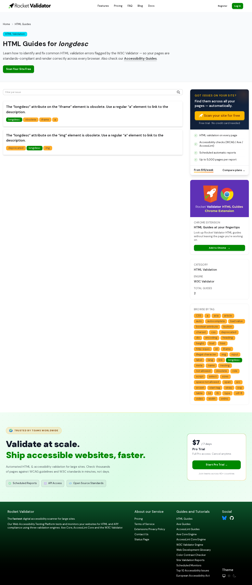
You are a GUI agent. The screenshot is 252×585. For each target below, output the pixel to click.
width (211, 398)
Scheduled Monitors (188, 565)
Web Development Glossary (193, 550)
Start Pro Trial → (217, 464)
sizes (225, 376)
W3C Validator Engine (189, 544)
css (213, 332)
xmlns (224, 398)
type (227, 393)
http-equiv (203, 349)
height (200, 343)
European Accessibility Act (193, 575)
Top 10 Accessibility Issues (192, 570)
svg (239, 387)
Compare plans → (233, 170)
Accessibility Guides (140, 58)
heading (228, 337)
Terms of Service (144, 524)
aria (216, 315)
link (221, 360)
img (47, 148)
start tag (214, 387)
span (227, 382)
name (211, 365)
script (199, 376)
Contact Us (141, 534)
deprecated (15, 148)
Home (6, 24)
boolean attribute (207, 326)
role (235, 371)
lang (210, 360)
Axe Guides (183, 524)
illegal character (206, 354)
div (198, 337)
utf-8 (239, 393)
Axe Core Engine (186, 534)
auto (199, 321)
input (235, 354)
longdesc (14, 119)
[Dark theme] (234, 576)
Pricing (118, 5)
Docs (151, 5)
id (216, 349)
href (211, 343)
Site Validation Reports (190, 560)
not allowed (203, 371)
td (209, 393)
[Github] (232, 517)
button (227, 326)
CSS (198, 315)
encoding (211, 337)
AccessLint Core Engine (191, 539)
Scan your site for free (222, 115)
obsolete (30, 119)
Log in (237, 6)
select (213, 376)
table (199, 393)
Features (103, 5)
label (199, 360)
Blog (140, 5)
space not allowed (207, 382)
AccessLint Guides (188, 529)
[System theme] (224, 576)
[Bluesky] (224, 518)
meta (199, 365)
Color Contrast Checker (191, 555)
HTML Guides (184, 518)
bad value (236, 321)
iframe (45, 119)
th (217, 393)
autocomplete (216, 321)
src (238, 382)
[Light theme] (229, 576)
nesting (225, 365)
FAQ (130, 5)
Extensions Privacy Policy (149, 529)
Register (222, 6)
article (228, 315)
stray (229, 387)
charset (201, 332)
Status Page (141, 539)
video (199, 398)
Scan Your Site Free (18, 69)
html (222, 343)
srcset (200, 387)
